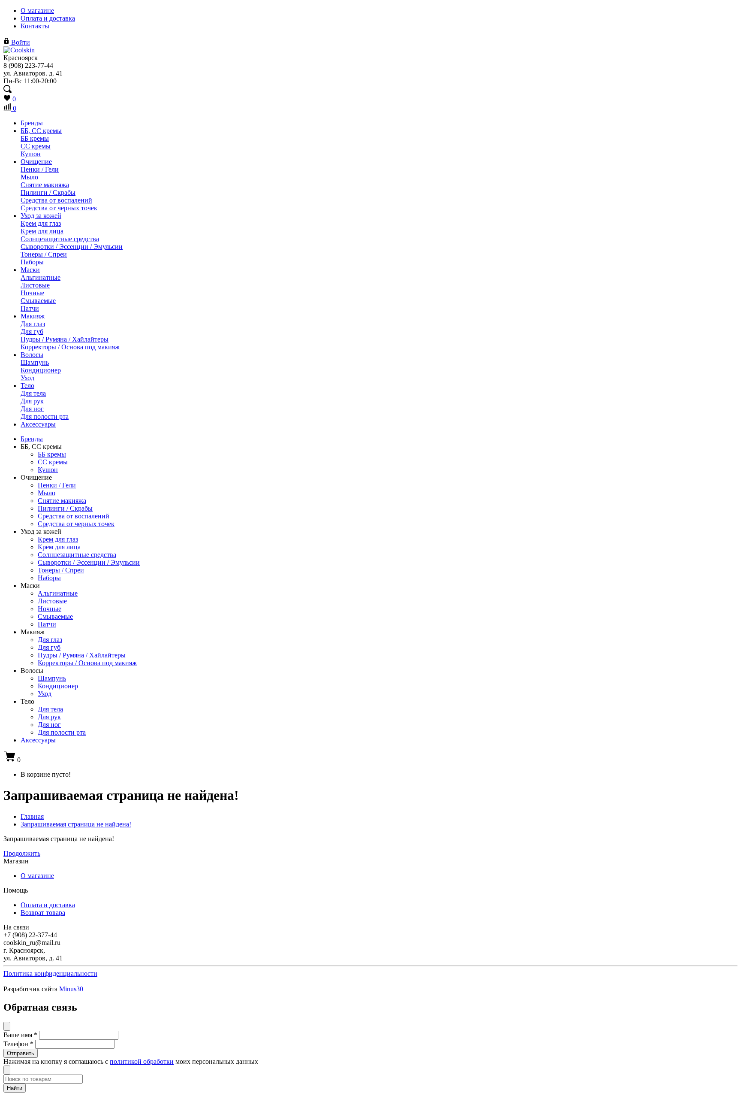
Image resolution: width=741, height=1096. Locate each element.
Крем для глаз (41, 223)
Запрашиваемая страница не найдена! (76, 824)
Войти (19, 42)
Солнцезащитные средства (60, 238)
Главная (32, 816)
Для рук (32, 401)
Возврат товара (43, 912)
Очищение (36, 161)
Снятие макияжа (45, 184)
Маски (30, 269)
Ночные (32, 293)
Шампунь (35, 362)
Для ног (32, 408)
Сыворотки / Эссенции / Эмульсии (72, 246)
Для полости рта (45, 416)
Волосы (32, 354)
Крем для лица (42, 231)
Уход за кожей (41, 215)
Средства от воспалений (56, 200)
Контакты (35, 26)
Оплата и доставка (48, 18)
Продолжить (21, 853)
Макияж (33, 316)
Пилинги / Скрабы (48, 192)
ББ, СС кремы (41, 130)
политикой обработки (142, 1061)
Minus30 (71, 989)
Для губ (32, 331)
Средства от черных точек (59, 208)
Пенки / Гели (40, 169)
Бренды (32, 123)
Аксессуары (38, 424)
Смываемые (38, 300)
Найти (14, 1088)
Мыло (29, 177)
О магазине (37, 10)
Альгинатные (40, 277)
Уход (27, 377)
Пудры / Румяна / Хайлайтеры (64, 339)
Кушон (31, 153)
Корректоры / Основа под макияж (70, 347)
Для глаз (33, 323)
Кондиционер (41, 370)
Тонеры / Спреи (44, 254)
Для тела (33, 393)
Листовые (35, 285)
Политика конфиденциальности (50, 973)
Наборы (32, 262)
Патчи (30, 308)
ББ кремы (35, 138)
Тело (27, 385)
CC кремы (36, 146)
